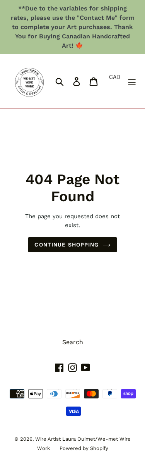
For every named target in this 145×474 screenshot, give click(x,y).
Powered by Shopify (84, 448)
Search (72, 342)
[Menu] (131, 81)
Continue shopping (66, 244)
